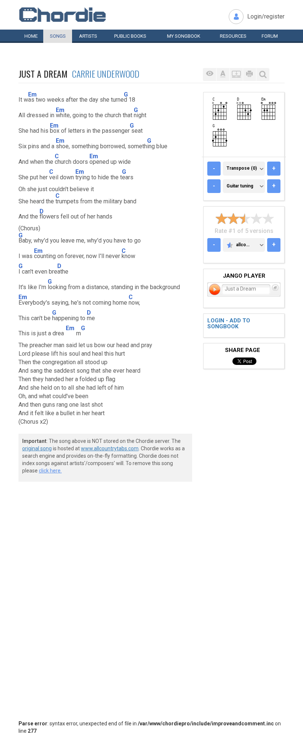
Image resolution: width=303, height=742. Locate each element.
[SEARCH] (262, 74)
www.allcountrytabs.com (110, 448)
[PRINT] (249, 74)
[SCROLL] (236, 74)
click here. (50, 471)
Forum (270, 36)
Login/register (266, 16)
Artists (88, 36)
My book (183, 36)
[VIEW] (209, 74)
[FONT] (222, 74)
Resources (233, 36)
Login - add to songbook (228, 323)
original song (37, 448)
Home (31, 36)
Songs (58, 36)
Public (130, 36)
